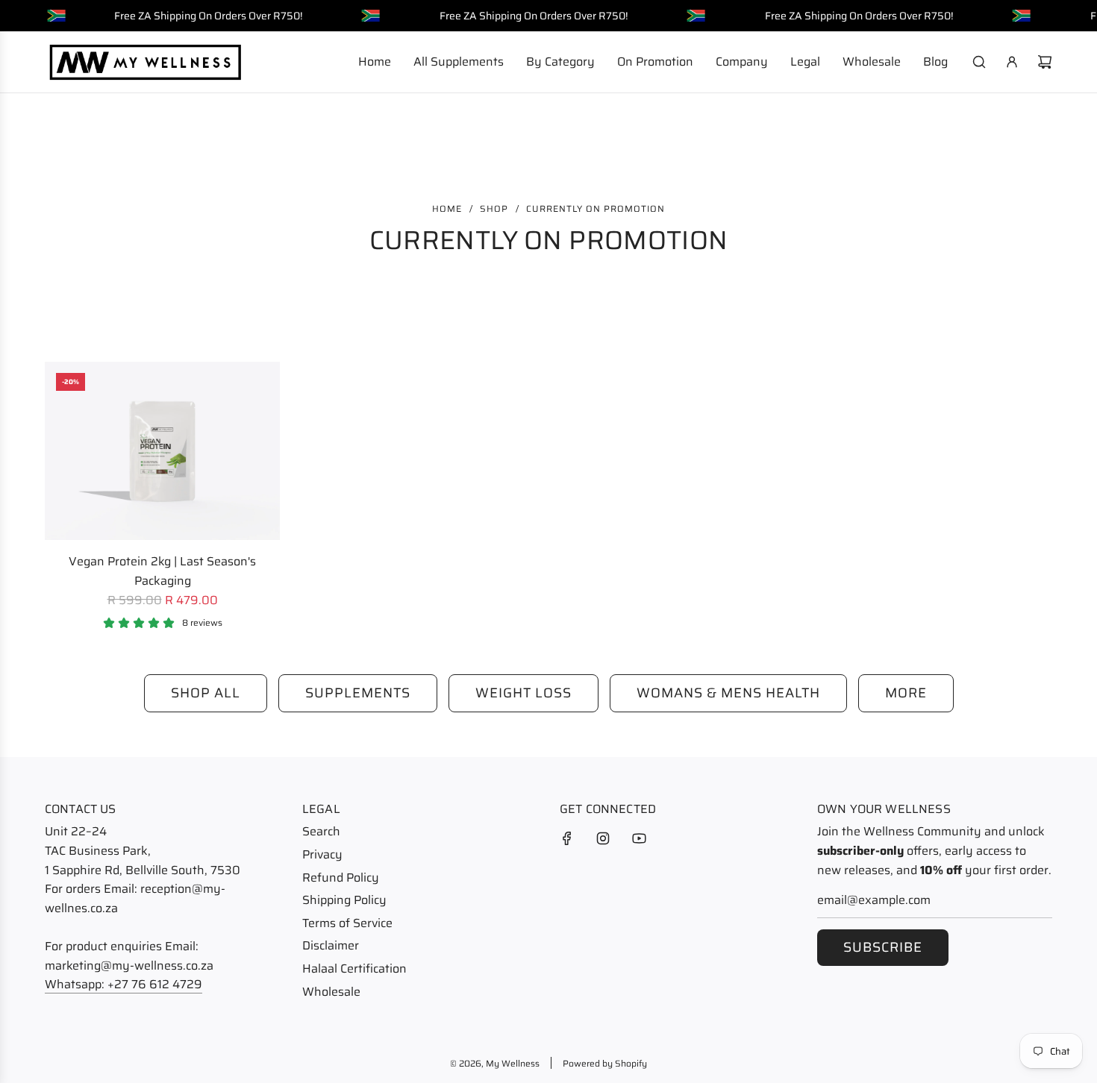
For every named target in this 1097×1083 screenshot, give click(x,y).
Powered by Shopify (605, 1063)
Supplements (357, 692)
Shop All (205, 692)
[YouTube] (638, 838)
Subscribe (882, 947)
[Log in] (1012, 61)
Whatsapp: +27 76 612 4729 (123, 984)
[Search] (979, 61)
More (906, 692)
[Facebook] (567, 838)
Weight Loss (523, 692)
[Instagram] (603, 838)
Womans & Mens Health (728, 692)
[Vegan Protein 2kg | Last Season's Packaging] (162, 451)
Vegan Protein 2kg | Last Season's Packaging (162, 571)
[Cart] (1044, 61)
